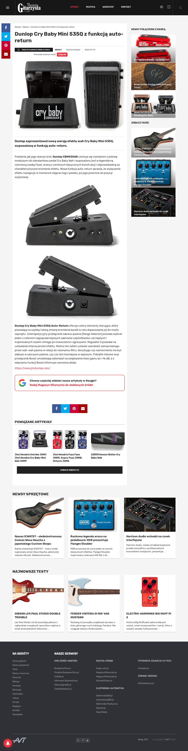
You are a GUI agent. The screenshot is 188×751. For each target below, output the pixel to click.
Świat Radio (101, 712)
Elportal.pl (100, 708)
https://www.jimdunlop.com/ (32, 368)
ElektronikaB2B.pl (104, 695)
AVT (168, 739)
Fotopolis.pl (143, 668)
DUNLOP (62, 54)
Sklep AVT (143, 740)
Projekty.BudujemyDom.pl (66, 672)
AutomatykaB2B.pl (105, 700)
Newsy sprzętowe (20, 665)
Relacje (16, 681)
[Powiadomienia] (8, 743)
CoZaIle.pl (59, 676)
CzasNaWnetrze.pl (62, 689)
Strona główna (19, 661)
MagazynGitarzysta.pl (106, 672)
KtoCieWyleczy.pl (146, 683)
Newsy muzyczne (20, 673)
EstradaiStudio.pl (104, 680)
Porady (15, 702)
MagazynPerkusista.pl (106, 676)
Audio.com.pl (102, 668)
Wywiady (16, 685)
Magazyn (16, 706)
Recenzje (16, 690)
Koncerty (16, 677)
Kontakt (126, 7)
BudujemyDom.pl (62, 668)
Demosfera (17, 694)
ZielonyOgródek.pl (62, 685)
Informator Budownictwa (66, 680)
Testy (15, 669)
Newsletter (17, 714)
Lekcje (15, 698)
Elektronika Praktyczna (107, 704)
